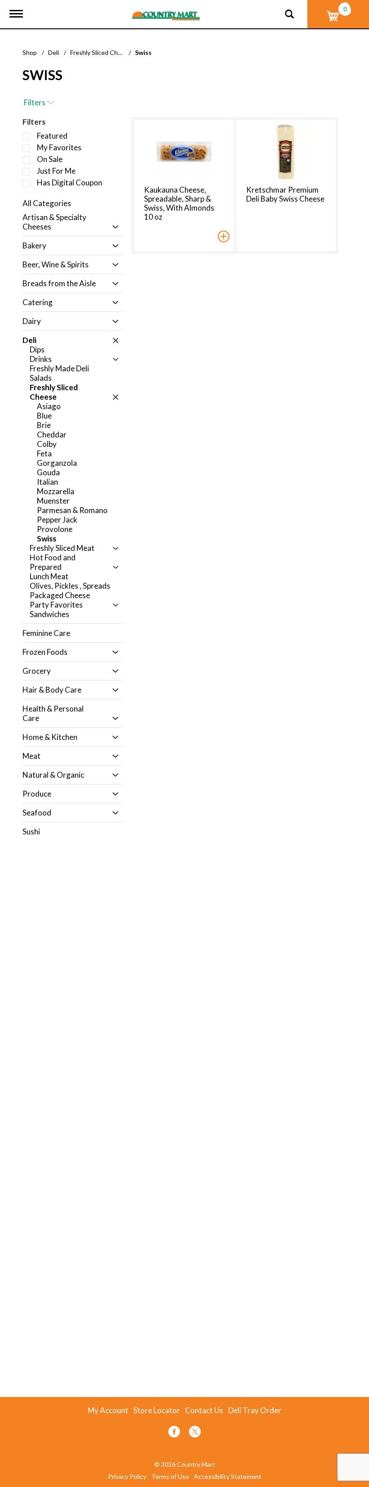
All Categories (46, 203)
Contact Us (204, 1410)
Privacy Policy (127, 1476)
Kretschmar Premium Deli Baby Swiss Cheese (285, 194)
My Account (108, 1410)
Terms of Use (170, 1476)
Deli (53, 52)
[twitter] (195, 1433)
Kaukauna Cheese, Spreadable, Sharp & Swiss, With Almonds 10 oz (179, 203)
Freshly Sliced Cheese (101, 52)
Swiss (143, 52)
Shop (29, 52)
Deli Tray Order (254, 1410)
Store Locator (156, 1410)
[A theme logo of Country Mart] (166, 10)
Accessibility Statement (227, 1476)
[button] (113, 227)
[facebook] (174, 1433)
